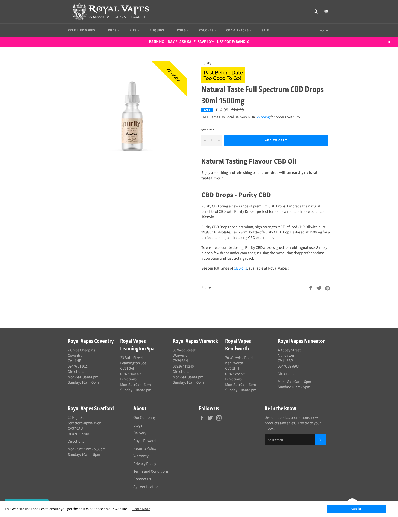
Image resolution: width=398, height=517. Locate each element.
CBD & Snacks (237, 30)
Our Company (144, 417)
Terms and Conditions (150, 471)
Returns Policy (145, 448)
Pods (112, 30)
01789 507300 (78, 434)
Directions (76, 371)
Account (325, 30)
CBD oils (240, 268)
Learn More (141, 508)
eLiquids (157, 30)
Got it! (356, 508)
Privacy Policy (144, 464)
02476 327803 (288, 366)
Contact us (142, 479)
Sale (265, 30)
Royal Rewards (145, 441)
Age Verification (146, 487)
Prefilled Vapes (82, 30)
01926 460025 (130, 374)
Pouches (206, 30)
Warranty (141, 456)
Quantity (207, 130)
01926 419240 (183, 366)
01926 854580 (235, 374)
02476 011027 (78, 366)
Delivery (139, 433)
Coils (182, 30)
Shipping (263, 117)
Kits (133, 30)
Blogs (137, 425)
